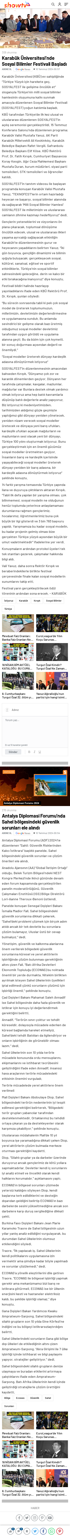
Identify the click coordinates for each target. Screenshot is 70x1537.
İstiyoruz (8, 600)
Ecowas (20, 1397)
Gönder (13, 752)
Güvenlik (34, 1397)
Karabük (23, 600)
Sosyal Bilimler (54, 600)
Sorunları (9, 1406)
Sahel (48, 1397)
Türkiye (8, 608)
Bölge (7, 1397)
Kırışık (37, 600)
